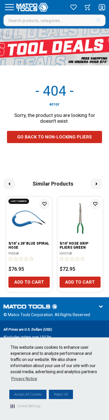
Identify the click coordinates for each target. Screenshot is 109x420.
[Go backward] (9, 184)
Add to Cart (29, 282)
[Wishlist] (73, 7)
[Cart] (87, 7)
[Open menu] (9, 7)
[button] (25, 406)
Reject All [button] (61, 394)
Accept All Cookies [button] (28, 394)
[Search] (98, 20)
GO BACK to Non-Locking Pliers (54, 137)
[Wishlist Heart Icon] (44, 204)
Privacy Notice (24, 378)
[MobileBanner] (54, 47)
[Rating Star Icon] (10, 259)
